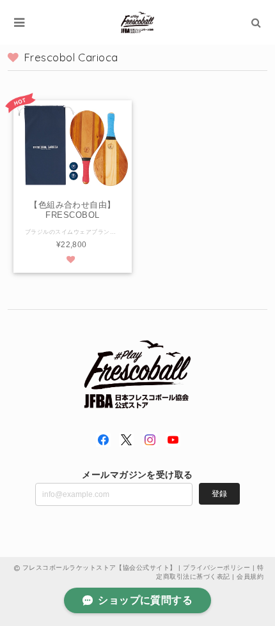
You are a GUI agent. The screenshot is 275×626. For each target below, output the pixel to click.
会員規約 (250, 576)
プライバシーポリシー (216, 567)
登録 (219, 493)
